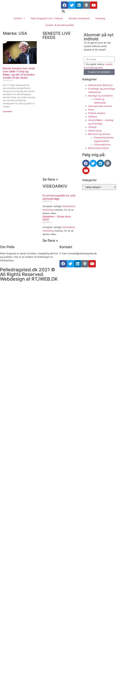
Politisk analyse (96, 113)
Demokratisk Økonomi (100, 85)
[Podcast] (86, 5)
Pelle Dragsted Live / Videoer (47, 18)
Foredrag (100, 18)
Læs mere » (8, 111)
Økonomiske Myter (98, 148)
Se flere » (50, 179)
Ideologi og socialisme (100, 95)
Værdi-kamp (95, 130)
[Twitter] (71, 5)
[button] (63, 11)
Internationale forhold (100, 106)
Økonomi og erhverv (99, 134)
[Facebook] (64, 5)
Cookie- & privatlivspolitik (59, 25)
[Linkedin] (79, 5)
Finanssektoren (102, 144)
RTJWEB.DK (44, 279)
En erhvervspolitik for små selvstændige (59, 197)
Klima (91, 109)
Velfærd (92, 116)
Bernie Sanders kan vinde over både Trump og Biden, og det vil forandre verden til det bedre (19, 73)
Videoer (92, 127)
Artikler (18, 18)
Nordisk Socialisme (79, 18)
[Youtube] (93, 5)
